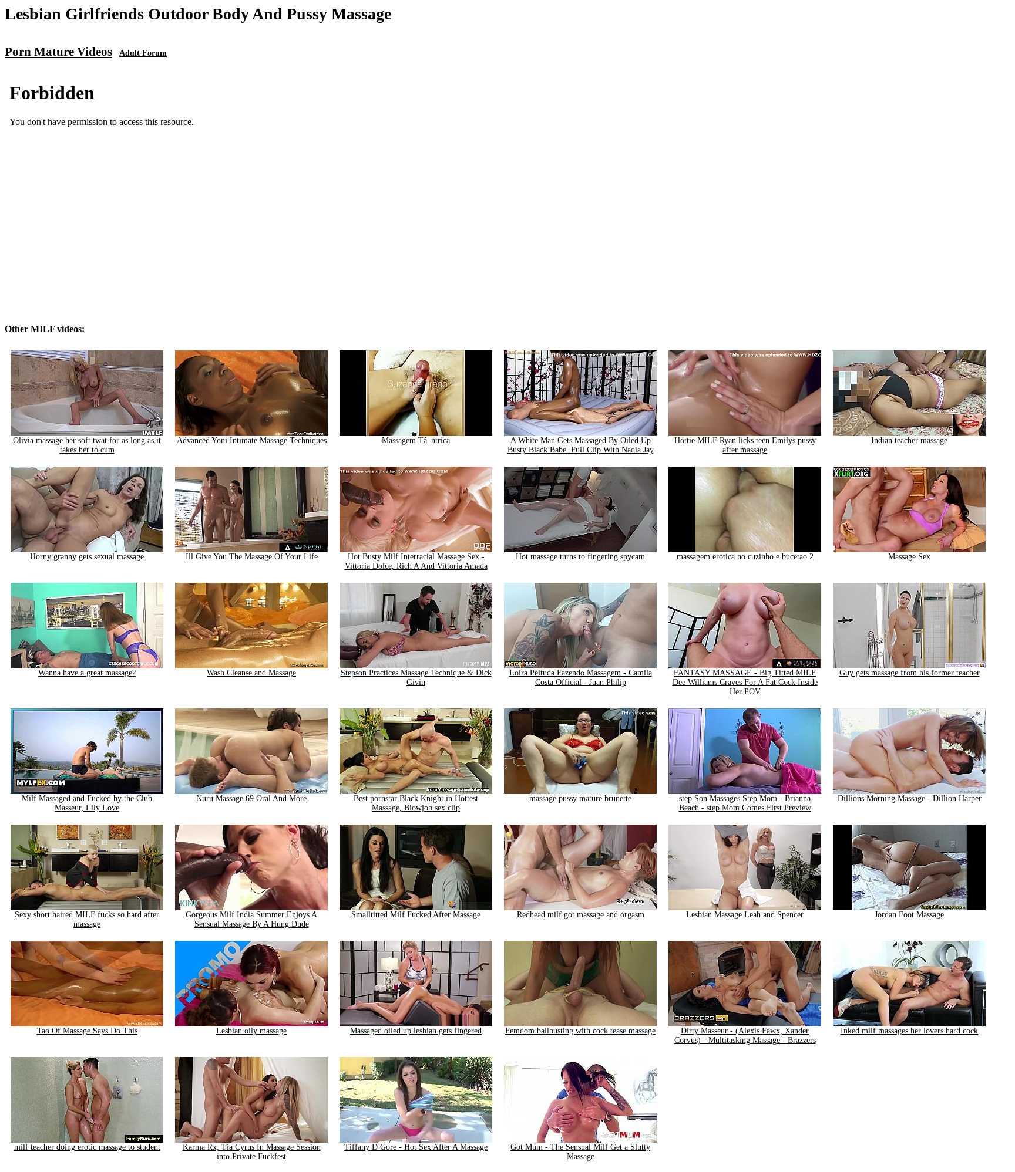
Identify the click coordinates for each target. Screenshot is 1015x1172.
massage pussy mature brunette (580, 798)
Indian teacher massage (909, 440)
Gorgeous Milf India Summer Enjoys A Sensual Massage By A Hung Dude (251, 919)
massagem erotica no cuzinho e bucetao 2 (745, 556)
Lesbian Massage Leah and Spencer (745, 914)
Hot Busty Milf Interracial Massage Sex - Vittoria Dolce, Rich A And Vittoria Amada (416, 561)
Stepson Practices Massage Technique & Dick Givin (416, 677)
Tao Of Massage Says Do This (87, 1030)
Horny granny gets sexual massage (87, 556)
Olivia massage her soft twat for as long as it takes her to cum (87, 445)
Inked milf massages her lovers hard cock (909, 1030)
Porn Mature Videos (58, 52)
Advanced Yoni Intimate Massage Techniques (252, 440)
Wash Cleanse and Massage (251, 672)
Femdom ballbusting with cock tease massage (580, 1030)
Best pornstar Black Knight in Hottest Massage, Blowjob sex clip (416, 803)
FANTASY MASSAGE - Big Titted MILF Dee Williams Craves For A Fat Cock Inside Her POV (745, 682)
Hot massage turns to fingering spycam (580, 556)
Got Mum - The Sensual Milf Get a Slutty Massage (580, 1152)
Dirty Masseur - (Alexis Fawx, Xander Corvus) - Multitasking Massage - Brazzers (745, 1035)
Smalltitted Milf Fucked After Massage (415, 914)
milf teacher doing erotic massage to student (87, 1147)
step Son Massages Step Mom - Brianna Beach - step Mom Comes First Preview (745, 803)
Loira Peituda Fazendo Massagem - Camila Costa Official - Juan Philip (580, 677)
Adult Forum (143, 53)
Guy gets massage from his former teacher (909, 672)
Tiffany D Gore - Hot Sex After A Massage (416, 1147)
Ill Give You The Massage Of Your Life (252, 556)
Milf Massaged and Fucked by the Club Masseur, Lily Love (87, 803)
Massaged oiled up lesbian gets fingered (416, 1030)
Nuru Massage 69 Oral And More (251, 798)
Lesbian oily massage (251, 1030)
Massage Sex (909, 556)
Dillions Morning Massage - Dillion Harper (910, 798)
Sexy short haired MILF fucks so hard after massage (87, 919)
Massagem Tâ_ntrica (416, 440)
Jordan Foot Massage (909, 914)
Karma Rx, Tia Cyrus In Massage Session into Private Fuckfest (252, 1152)
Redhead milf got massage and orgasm (580, 914)
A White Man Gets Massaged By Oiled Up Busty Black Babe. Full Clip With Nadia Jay (581, 445)
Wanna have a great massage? (87, 672)
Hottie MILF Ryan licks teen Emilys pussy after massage (745, 445)
